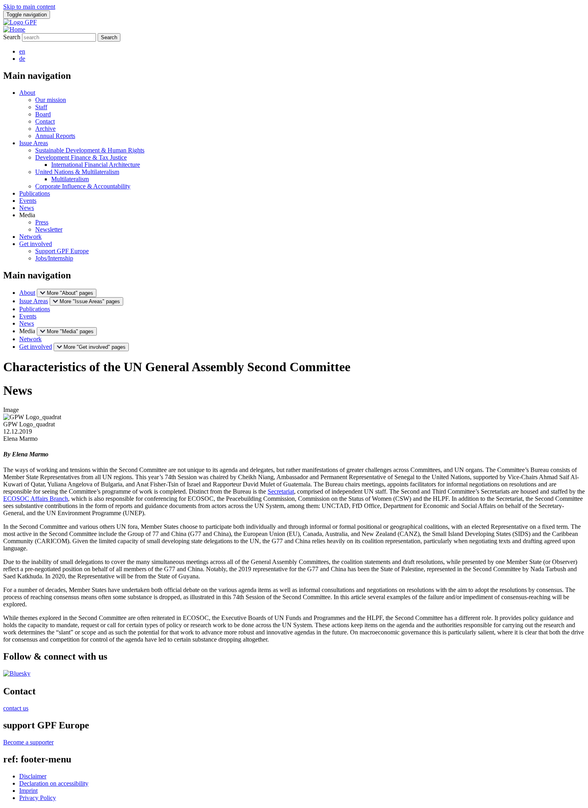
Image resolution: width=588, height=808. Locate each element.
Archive (45, 128)
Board (43, 114)
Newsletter (48, 229)
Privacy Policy (37, 797)
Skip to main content (29, 6)
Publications (34, 193)
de (22, 58)
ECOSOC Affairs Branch (35, 498)
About (27, 92)
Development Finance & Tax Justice (81, 157)
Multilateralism (70, 179)
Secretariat (281, 491)
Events (27, 200)
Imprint (28, 790)
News (26, 207)
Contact (45, 121)
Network (30, 236)
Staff (41, 107)
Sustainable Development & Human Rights (89, 150)
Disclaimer (32, 776)
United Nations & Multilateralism (77, 171)
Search (11, 37)
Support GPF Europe (62, 251)
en (22, 51)
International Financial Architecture (95, 164)
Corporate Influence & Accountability (82, 186)
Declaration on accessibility (53, 783)
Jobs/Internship (54, 258)
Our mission (50, 99)
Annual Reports (55, 135)
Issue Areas (33, 143)
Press (41, 222)
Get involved (35, 243)
